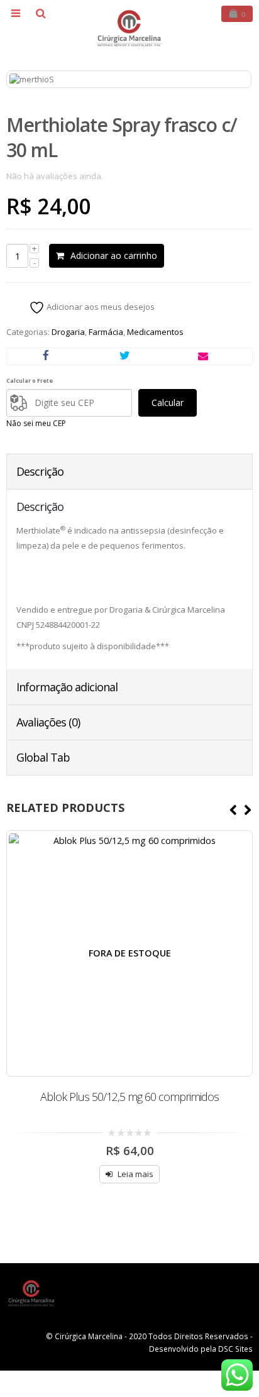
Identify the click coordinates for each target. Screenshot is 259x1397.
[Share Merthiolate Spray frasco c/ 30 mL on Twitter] (124, 356)
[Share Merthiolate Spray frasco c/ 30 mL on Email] (203, 356)
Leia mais (135, 1174)
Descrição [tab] (39, 471)
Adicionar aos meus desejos (100, 306)
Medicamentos (155, 331)
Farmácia (106, 331)
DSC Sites (235, 1349)
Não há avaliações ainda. (54, 176)
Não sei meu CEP (36, 423)
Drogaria (68, 331)
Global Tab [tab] (43, 757)
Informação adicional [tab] (67, 686)
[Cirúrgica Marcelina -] (129, 28)
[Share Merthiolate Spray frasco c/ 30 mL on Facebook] (46, 356)
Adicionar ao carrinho (113, 255)
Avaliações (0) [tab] (48, 722)
